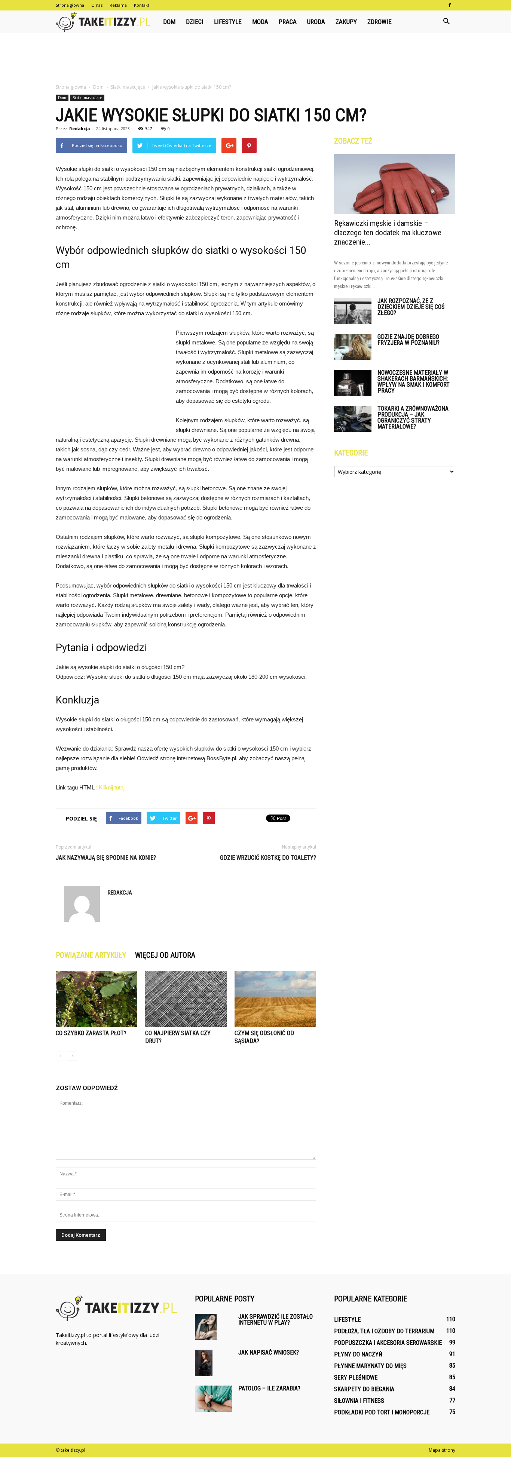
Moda (260, 21)
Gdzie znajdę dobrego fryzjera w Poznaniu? (408, 339)
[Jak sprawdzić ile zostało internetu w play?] (206, 1327)
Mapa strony (442, 1450)
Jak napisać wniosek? (268, 1352)
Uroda (316, 21)
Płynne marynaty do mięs (370, 1365)
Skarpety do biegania (364, 1389)
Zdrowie (379, 21)
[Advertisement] (255, 59)
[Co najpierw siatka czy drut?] (186, 999)
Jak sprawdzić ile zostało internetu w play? (275, 1319)
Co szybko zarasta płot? (91, 1033)
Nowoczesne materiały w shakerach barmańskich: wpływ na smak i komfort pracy (413, 381)
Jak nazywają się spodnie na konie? (106, 857)
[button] (446, 22)
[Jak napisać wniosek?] (203, 1363)
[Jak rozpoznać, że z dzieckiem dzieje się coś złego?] (352, 311)
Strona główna (70, 5)
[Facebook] (449, 5)
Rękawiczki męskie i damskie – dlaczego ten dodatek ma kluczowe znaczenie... (387, 232)
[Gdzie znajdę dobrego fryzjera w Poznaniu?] (352, 347)
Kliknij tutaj (112, 787)
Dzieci (195, 21)
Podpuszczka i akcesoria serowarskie (388, 1342)
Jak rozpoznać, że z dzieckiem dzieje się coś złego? (410, 306)
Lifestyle (228, 21)
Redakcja (79, 128)
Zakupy (346, 21)
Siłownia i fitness (359, 1400)
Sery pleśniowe (355, 1377)
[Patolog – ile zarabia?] (213, 1399)
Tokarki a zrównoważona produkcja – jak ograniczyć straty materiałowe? (413, 417)
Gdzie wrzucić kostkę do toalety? (268, 857)
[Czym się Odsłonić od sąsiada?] (275, 999)
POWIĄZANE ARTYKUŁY (91, 955)
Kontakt (141, 5)
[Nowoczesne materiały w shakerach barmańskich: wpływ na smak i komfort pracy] (352, 383)
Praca (288, 21)
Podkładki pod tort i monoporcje (381, 1412)
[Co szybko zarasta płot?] (96, 999)
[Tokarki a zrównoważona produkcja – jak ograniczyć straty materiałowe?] (352, 419)
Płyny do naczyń (358, 1354)
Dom (169, 21)
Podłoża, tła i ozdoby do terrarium (384, 1331)
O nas (96, 5)
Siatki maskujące (87, 97)
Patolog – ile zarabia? (269, 1388)
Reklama (118, 5)
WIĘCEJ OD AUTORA (165, 955)
